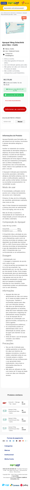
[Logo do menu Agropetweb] (14, 3)
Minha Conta (9, 459)
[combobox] (15, 8)
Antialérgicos (19, 13)
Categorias (8, 446)
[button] (22, 19)
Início (2, 13)
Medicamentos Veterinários (10, 13)
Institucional (9, 455)
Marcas (7, 450)
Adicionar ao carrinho (15, 109)
